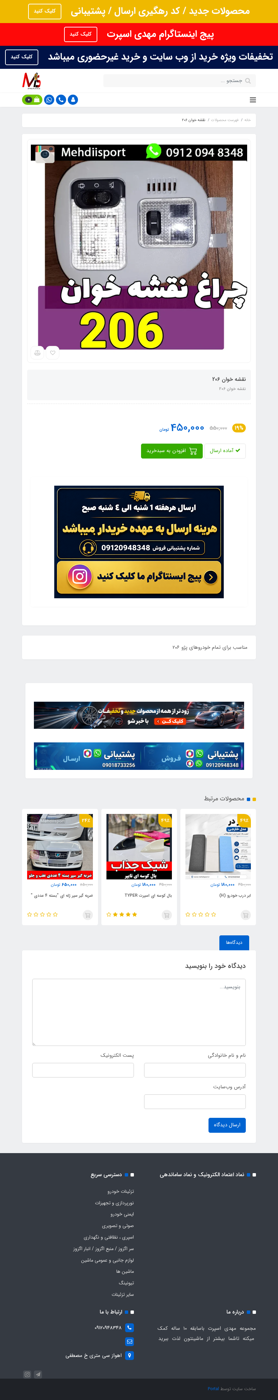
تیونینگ (126, 1283)
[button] (73, 100)
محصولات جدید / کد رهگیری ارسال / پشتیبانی (159, 11)
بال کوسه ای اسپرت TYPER (148, 895)
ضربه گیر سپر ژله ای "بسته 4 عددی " (62, 895)
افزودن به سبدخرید (166, 451)
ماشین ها (125, 1271)
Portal (213, 1389)
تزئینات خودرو (120, 1191)
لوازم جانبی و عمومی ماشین (107, 1260)
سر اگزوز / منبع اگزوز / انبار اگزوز (103, 1248)
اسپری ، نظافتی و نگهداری (109, 1237)
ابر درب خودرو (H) (235, 895)
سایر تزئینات (123, 1294)
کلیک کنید (45, 11)
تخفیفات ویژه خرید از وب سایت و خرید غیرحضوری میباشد (159, 57)
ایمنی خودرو (122, 1214)
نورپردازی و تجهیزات (114, 1203)
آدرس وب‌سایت (229, 1087)
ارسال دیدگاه (227, 1125)
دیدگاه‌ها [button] (234, 942)
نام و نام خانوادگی (227, 1055)
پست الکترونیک (117, 1055)
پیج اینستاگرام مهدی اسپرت (159, 34)
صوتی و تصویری (118, 1225)
